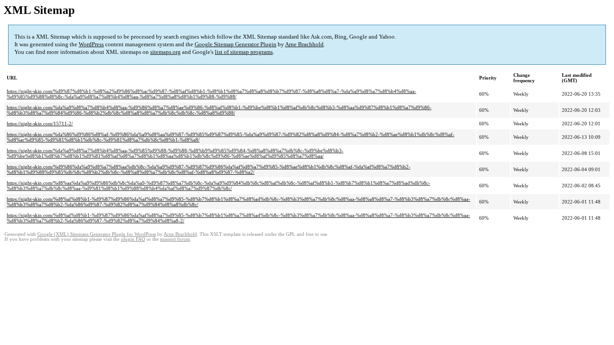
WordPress (91, 44)
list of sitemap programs (244, 52)
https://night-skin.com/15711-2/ (40, 123)
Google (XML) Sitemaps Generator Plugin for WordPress (96, 234)
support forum (175, 239)
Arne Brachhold (304, 44)
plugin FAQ (133, 239)
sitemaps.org (165, 52)
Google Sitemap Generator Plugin (235, 44)
